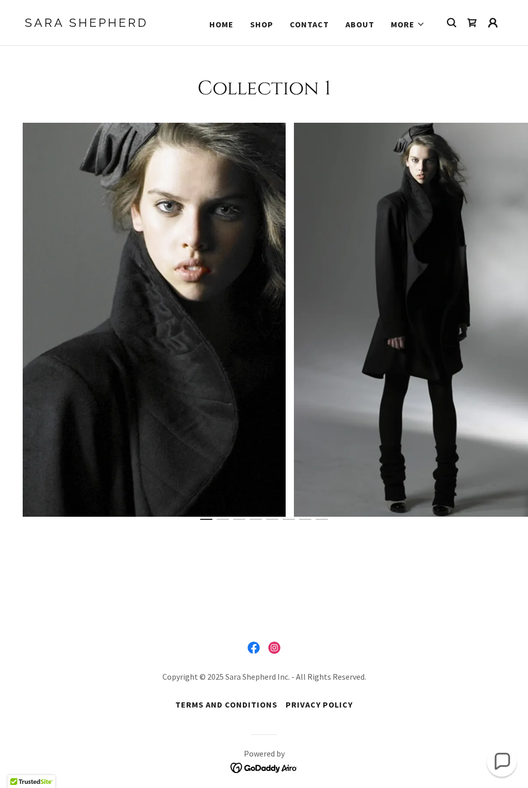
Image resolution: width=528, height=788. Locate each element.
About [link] (359, 24)
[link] (92, 24)
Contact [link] (309, 24)
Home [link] (221, 24)
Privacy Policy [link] (319, 704)
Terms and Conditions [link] (226, 704)
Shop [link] (261, 24)
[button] (408, 24)
